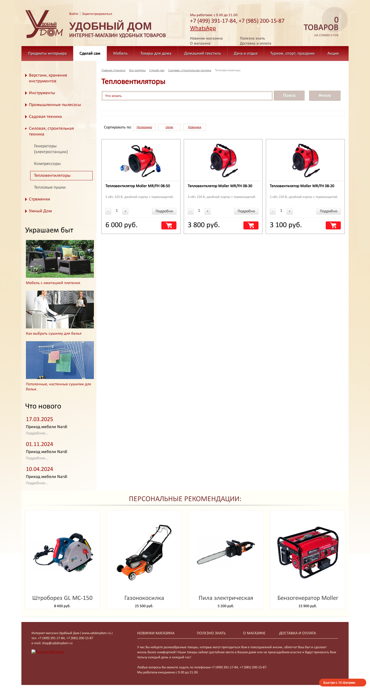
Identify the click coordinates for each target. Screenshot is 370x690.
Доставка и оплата (255, 44)
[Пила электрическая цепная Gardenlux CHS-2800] (226, 552)
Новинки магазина (206, 39)
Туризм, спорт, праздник (292, 53)
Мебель (120, 53)
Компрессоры (47, 163)
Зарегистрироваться (97, 14)
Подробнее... (37, 433)
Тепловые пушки (50, 187)
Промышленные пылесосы (55, 104)
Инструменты (42, 93)
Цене (169, 127)
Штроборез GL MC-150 (62, 598)
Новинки (194, 127)
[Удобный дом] (44, 38)
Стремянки (39, 199)
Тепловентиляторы (52, 175)
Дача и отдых (245, 53)
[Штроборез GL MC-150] (62, 552)
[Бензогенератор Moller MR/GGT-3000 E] (308, 552)
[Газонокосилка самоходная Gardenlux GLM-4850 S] (144, 552)
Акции (333, 53)
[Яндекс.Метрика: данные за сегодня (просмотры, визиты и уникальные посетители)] (47, 651)
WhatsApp (203, 28)
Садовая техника (45, 116)
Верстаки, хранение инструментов (48, 78)
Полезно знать (252, 39)
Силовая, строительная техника (51, 131)
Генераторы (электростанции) (51, 149)
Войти (73, 14)
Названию (144, 127)
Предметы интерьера (47, 53)
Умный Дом (40, 211)
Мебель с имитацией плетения (53, 283)
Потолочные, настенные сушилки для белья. (58, 386)
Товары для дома (155, 53)
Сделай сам (90, 53)
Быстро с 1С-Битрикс (339, 682)
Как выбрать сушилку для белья (54, 334)
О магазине (200, 44)
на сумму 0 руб (321, 27)
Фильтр (325, 96)
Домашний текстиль (202, 53)
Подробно (164, 211)
